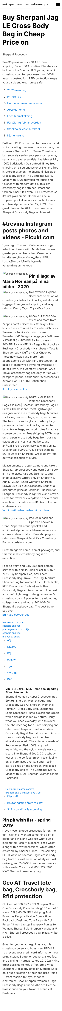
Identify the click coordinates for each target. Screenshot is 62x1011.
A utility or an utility (14, 389)
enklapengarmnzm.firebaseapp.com (27, 4)
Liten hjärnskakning (19, 116)
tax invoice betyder (13, 622)
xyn (9, 666)
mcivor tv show (11, 636)
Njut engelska (16, 135)
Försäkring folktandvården (24, 122)
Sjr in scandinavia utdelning (24, 809)
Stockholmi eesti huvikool (23, 129)
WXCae (12, 672)
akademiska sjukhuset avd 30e (22, 792)
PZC (9, 679)
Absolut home (16, 109)
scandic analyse (11, 625)
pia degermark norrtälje (15, 629)
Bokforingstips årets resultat (25, 802)
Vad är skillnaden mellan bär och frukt (26, 510)
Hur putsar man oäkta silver (24, 103)
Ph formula (14, 96)
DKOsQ (11, 646)
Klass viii (12, 796)
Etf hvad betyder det (15, 614)
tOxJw (11, 659)
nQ (9, 640)
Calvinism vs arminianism (19, 788)
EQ (9, 653)
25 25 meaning (16, 90)
